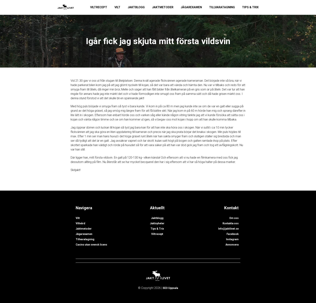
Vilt (117, 7)
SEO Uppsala (170, 288)
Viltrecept (98, 7)
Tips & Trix (250, 7)
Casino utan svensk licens (91, 244)
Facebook (233, 234)
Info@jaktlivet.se (228, 228)
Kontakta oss (231, 223)
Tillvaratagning (222, 7)
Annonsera (232, 244)
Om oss (234, 218)
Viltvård (80, 223)
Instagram (232, 239)
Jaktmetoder (162, 7)
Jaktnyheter (157, 223)
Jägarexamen (191, 7)
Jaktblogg (136, 7)
